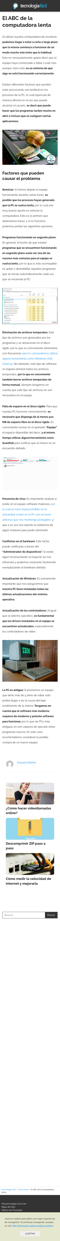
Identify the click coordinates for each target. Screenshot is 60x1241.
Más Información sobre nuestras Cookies (32, 1225)
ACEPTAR (30, 1233)
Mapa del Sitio (8, 1207)
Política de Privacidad (11, 1210)
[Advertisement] (30, 1049)
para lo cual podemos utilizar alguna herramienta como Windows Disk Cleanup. (30, 358)
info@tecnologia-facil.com (13, 1204)
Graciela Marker (26, 762)
